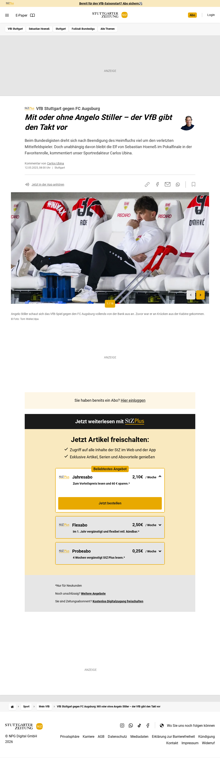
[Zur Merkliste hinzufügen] (192, 184)
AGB (101, 737)
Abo (192, 15)
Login (211, 15)
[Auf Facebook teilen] (157, 184)
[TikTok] (139, 725)
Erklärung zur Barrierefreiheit (173, 737)
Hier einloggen (133, 400)
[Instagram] (122, 725)
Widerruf (208, 743)
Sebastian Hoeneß (39, 28)
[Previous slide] (190, 295)
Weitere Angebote (93, 593)
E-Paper (21, 15)
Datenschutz (117, 737)
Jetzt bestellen (110, 503)
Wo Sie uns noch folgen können (191, 726)
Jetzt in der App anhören (48, 184)
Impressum (190, 743)
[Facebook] (148, 725)
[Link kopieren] (147, 184)
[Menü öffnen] (7, 15)
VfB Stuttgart (15, 28)
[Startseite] (12, 707)
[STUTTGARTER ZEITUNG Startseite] (110, 15)
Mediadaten (139, 737)
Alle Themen (108, 28)
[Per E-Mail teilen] (167, 184)
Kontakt (172, 743)
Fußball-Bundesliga (83, 28)
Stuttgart (61, 28)
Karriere (88, 737)
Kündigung (206, 737)
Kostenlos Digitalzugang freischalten (118, 601)
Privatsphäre (69, 737)
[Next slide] (200, 295)
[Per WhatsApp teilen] (178, 184)
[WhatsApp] (130, 725)
